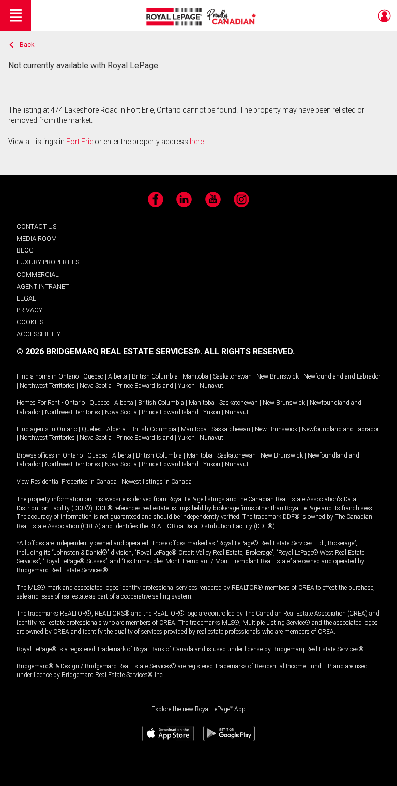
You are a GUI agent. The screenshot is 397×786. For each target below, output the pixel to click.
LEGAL (26, 298)
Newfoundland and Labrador (341, 376)
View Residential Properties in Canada (67, 481)
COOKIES (30, 322)
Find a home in (37, 376)
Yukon (186, 385)
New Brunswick (277, 376)
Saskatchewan (232, 376)
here (197, 141)
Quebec (93, 376)
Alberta (117, 376)
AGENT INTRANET (43, 286)
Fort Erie (79, 141)
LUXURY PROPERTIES (48, 262)
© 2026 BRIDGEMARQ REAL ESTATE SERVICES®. (109, 351)
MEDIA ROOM (37, 238)
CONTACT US (36, 226)
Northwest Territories (47, 385)
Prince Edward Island (144, 385)
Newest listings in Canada (156, 481)
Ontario (68, 376)
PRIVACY (29, 310)
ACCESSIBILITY (38, 334)
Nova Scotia (96, 385)
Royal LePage (202, 17)
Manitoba (195, 376)
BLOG (25, 250)
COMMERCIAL (38, 274)
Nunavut (211, 385)
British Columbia (155, 376)
